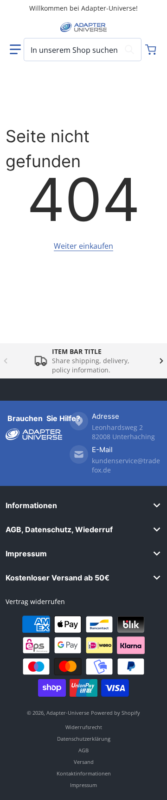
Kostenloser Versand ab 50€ (57, 577)
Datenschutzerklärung (83, 738)
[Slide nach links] (5, 360)
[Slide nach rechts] (161, 360)
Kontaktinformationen (84, 773)
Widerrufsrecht (83, 727)
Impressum (26, 553)
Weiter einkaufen (83, 246)
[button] (15, 49)
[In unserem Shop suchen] (129, 49)
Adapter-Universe (67, 712)
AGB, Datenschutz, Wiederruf (59, 529)
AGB (83, 750)
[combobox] (82, 49)
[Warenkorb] (151, 49)
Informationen (31, 505)
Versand (84, 761)
